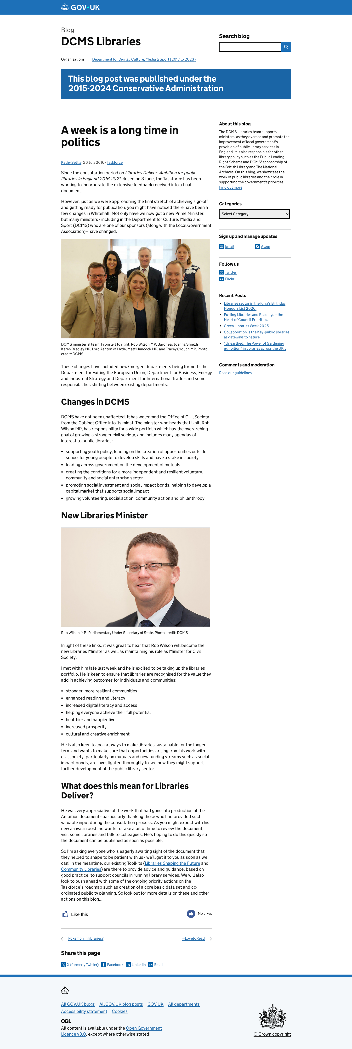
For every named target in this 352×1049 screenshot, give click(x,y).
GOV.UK (156, 1004)
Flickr (229, 279)
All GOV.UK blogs (78, 1004)
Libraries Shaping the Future (172, 863)
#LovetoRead (193, 938)
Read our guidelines (235, 372)
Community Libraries (81, 869)
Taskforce (115, 162)
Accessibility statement (84, 1011)
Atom (265, 246)
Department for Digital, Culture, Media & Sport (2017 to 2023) (144, 59)
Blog (67, 30)
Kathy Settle (71, 162)
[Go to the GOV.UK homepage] (80, 7)
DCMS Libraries (101, 41)
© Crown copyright (272, 1034)
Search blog (234, 36)
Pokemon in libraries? (85, 938)
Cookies (120, 1011)
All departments (184, 1004)
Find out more (230, 187)
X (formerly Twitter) (83, 964)
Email (158, 964)
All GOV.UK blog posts (121, 1004)
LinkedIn (139, 964)
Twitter (231, 272)
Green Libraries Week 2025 (246, 326)
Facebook (115, 964)
